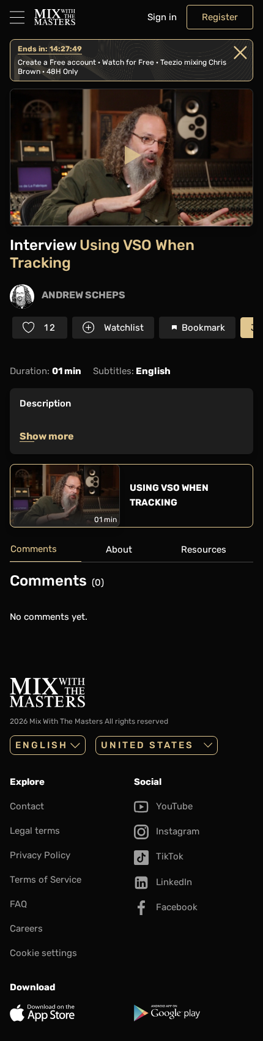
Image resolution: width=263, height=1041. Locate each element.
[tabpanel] (131, 603)
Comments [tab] (33, 548)
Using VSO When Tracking (169, 495)
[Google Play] (193, 1012)
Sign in (162, 17)
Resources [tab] (203, 549)
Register (220, 17)
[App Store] (69, 1012)
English (41, 745)
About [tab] (119, 549)
